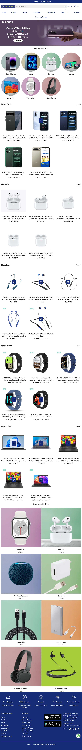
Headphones (51, 98)
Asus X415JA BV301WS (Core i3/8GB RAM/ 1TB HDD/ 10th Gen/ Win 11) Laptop (41, 460)
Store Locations (26, 736)
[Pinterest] (64, 729)
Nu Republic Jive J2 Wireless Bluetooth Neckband (41, 335)
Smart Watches (21, 549)
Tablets (24, 12)
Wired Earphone (61, 688)
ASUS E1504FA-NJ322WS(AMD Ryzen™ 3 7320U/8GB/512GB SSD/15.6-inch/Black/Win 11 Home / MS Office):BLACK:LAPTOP (41, 496)
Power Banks (61, 642)
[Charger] (61, 574)
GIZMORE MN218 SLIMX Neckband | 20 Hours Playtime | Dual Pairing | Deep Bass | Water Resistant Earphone (68, 298)
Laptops (71, 74)
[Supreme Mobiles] (11, 6)
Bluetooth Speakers (21, 596)
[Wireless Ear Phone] (51, 86)
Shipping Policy (26, 725)
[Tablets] (30, 62)
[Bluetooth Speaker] (21, 574)
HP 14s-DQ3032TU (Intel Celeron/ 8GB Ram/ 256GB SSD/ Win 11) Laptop (14, 496)
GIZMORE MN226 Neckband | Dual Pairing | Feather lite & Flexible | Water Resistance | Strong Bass (41, 298)
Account (69, 6)
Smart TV (64, 12)
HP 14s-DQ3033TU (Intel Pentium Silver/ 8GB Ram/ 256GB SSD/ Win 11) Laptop (68, 460)
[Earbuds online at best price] (51, 62)
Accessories (37, 12)
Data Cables (21, 642)
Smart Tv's (10, 98)
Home (3, 717)
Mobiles (13, 12)
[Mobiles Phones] (10, 62)
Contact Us (25, 733)
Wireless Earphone (21, 688)
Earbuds (51, 74)
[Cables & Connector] (21, 620)
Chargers (61, 596)
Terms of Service (27, 720)
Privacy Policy (26, 723)
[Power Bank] (61, 620)
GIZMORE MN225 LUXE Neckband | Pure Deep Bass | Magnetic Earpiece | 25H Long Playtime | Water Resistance (14, 298)
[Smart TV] (10, 86)
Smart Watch (51, 12)
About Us (24, 717)
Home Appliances (41, 17)
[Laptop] (71, 62)
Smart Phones (11, 74)
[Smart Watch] (30, 86)
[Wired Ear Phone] (61, 666)
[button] (76, 6)
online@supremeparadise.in (71, 726)
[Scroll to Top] (79, 741)
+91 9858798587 (68, 723)
